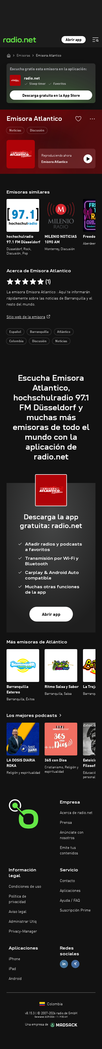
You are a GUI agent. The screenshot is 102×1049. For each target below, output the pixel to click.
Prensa (66, 823)
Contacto (67, 881)
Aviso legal (17, 912)
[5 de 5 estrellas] (40, 282)
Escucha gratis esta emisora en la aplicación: (48, 69)
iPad (12, 969)
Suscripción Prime (75, 910)
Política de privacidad (17, 899)
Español (15, 332)
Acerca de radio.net (76, 813)
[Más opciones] (92, 119)
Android (15, 979)
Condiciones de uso (25, 887)
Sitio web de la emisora (26, 317)
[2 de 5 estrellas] (17, 282)
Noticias (15, 130)
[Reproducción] (88, 158)
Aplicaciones (70, 891)
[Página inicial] (9, 55)
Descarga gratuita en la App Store (51, 96)
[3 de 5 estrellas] (25, 282)
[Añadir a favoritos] (78, 118)
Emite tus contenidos (69, 850)
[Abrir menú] (95, 39)
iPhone (14, 959)
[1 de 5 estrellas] (10, 282)
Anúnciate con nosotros (72, 835)
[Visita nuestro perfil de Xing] (75, 964)
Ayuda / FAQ (70, 901)
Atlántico (63, 332)
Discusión (37, 130)
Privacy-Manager (23, 931)
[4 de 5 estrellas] (33, 282)
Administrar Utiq (23, 922)
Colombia (16, 341)
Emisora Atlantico (54, 162)
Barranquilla (39, 332)
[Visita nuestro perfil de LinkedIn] (64, 964)
